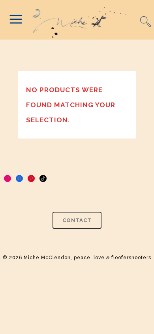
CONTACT (77, 220)
